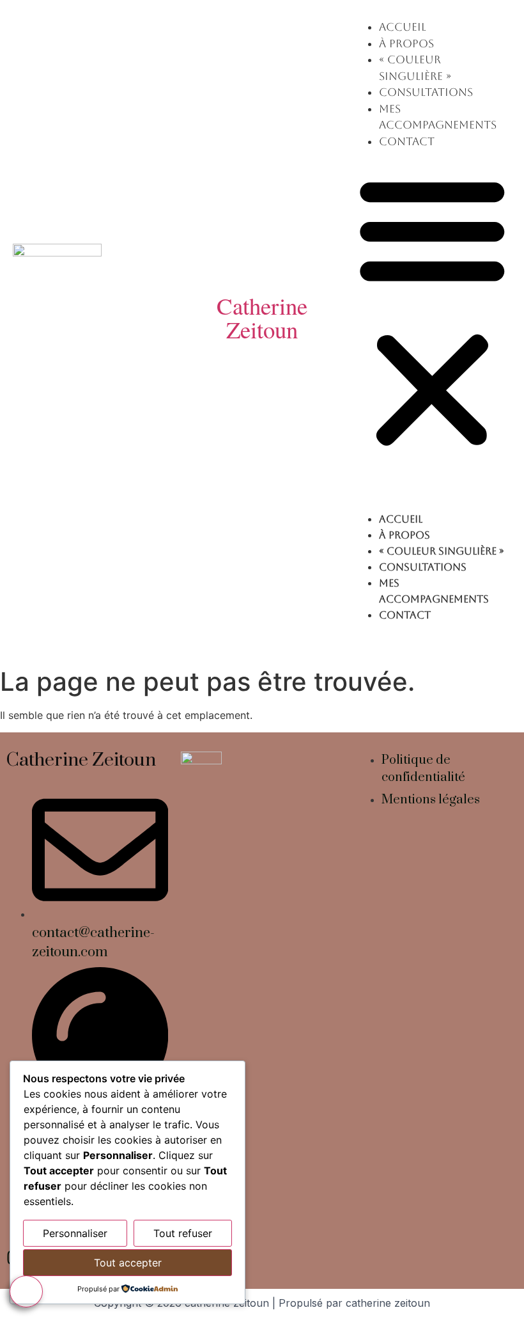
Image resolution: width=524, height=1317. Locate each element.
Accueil (402, 26)
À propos (406, 43)
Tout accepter (128, 1262)
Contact (407, 141)
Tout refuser (182, 1233)
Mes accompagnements (434, 591)
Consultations (426, 92)
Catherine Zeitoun (262, 317)
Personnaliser (75, 1233)
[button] (432, 311)
